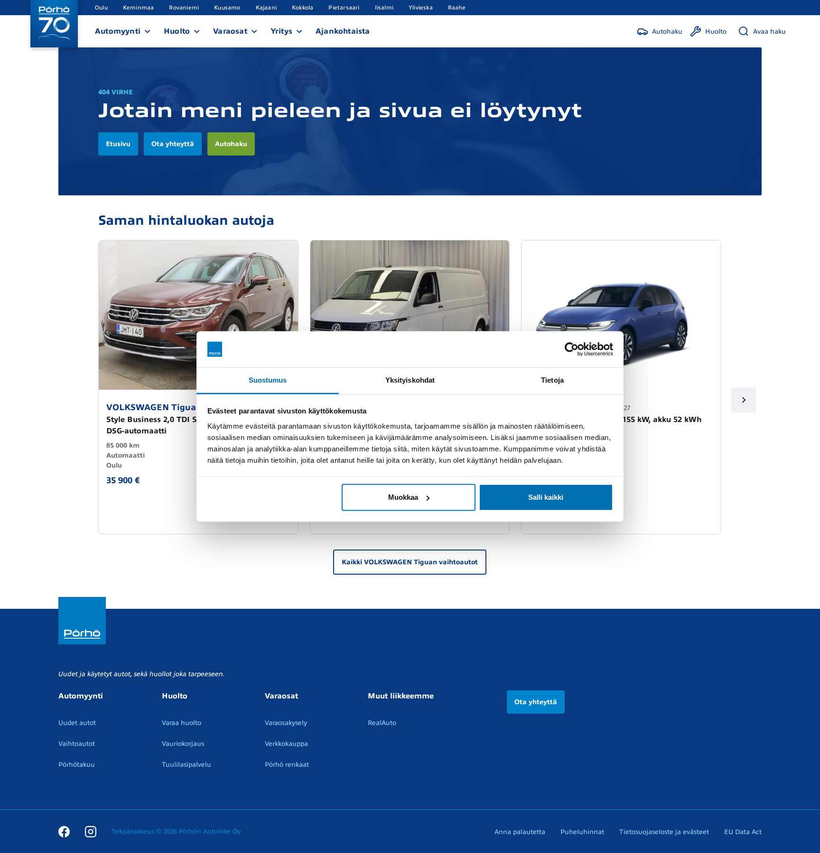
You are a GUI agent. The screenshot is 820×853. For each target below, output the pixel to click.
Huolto (177, 31)
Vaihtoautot (76, 743)
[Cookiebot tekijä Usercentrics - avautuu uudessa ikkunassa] (571, 349)
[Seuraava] (743, 400)
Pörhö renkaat (287, 764)
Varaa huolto (181, 722)
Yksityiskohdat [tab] (410, 380)
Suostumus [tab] (268, 380)
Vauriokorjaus (183, 743)
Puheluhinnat (582, 831)
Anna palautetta (519, 831)
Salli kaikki (545, 497)
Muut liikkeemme (401, 696)
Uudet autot (77, 722)
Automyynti (117, 31)
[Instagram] (90, 831)
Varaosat (230, 31)
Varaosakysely (286, 722)
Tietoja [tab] (552, 380)
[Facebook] (64, 831)
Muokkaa (403, 497)
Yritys (281, 31)
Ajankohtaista (343, 31)
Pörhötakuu (76, 764)
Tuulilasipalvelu (186, 764)
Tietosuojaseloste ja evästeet (664, 831)
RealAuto (382, 722)
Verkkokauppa (286, 743)
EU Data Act (743, 831)
